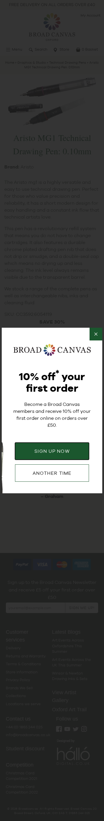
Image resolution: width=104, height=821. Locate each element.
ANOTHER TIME (52, 473)
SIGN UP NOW (51, 451)
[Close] (96, 334)
